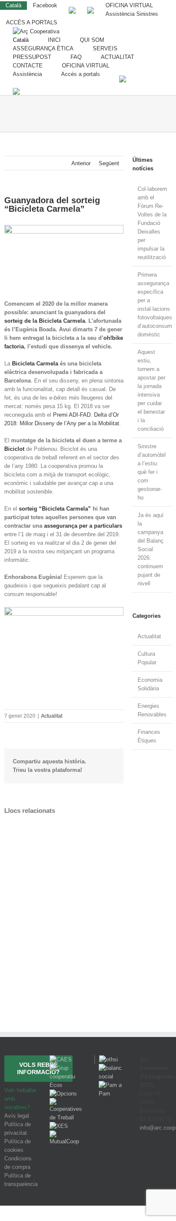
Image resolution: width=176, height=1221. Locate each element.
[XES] (59, 1126)
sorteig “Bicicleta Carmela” (55, 508)
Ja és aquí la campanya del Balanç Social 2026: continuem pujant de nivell (151, 549)
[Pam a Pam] (110, 1085)
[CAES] (61, 1059)
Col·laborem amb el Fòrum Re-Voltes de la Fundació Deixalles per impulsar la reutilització (152, 223)
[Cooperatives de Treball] (66, 1102)
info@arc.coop (158, 1128)
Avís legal (16, 1116)
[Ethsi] (106, 1059)
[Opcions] (63, 1093)
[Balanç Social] (110, 1068)
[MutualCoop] (66, 1134)
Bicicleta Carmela (35, 363)
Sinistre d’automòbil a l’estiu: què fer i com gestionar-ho (152, 472)
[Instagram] (155, 1159)
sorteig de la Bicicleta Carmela (44, 321)
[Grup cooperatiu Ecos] (66, 1068)
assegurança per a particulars (83, 526)
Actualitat (51, 716)
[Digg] (143, 1159)
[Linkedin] (166, 1159)
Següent (109, 163)
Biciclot (14, 449)
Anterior (81, 163)
